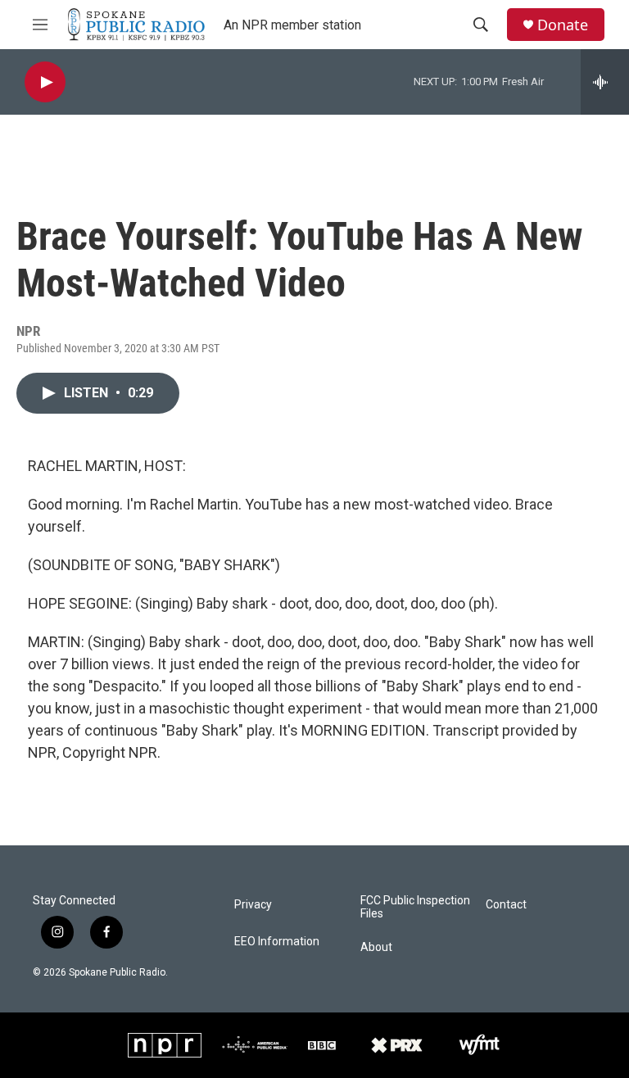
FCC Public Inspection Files (415, 907)
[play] (45, 82)
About (376, 947)
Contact (506, 905)
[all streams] (605, 82)
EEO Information (276, 941)
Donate (562, 25)
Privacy (253, 905)
